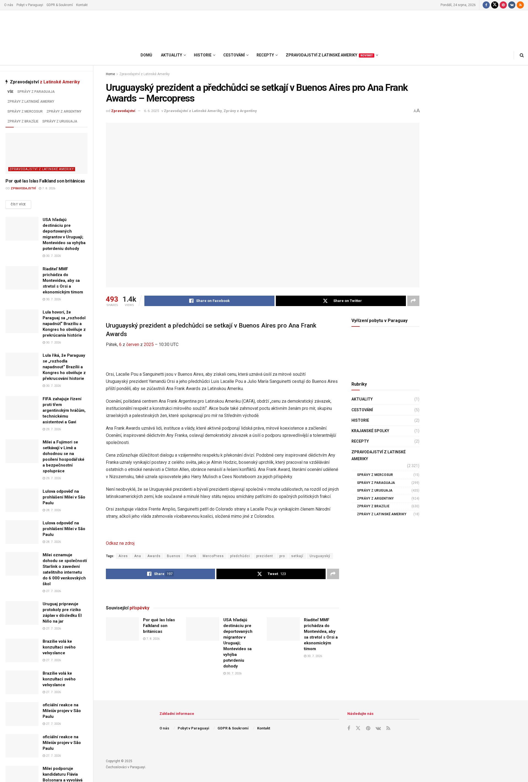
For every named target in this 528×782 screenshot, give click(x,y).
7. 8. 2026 (48, 188)
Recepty (360, 441)
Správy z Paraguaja (36, 92)
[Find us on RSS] (520, 5)
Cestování (362, 410)
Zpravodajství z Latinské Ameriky (41, 169)
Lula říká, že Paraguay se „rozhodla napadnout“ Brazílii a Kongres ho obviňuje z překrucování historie (64, 367)
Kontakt (82, 5)
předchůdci (240, 556)
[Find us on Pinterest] (503, 5)
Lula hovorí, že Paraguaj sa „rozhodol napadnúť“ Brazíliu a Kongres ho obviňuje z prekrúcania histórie (64, 324)
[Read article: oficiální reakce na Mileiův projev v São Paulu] (22, 714)
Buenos (173, 556)
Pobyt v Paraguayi (29, 5)
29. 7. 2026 (53, 429)
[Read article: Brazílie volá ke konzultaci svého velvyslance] (22, 650)
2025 (149, 344)
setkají (297, 556)
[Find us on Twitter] (494, 5)
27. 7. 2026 (53, 591)
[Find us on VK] (511, 5)
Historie (360, 420)
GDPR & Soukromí (59, 5)
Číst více (21, 204)
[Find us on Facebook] (486, 5)
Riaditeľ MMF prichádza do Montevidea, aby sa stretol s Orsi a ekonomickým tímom (63, 280)
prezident (264, 556)
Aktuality (362, 399)
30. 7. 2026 (53, 256)
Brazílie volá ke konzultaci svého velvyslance (59, 647)
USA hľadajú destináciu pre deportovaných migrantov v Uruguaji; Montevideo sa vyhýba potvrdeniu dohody (237, 643)
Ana (137, 556)
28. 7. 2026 (53, 510)
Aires (123, 556)
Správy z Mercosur (25, 111)
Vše (10, 92)
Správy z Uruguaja (59, 121)
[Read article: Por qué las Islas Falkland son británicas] (46, 153)
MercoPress (213, 556)
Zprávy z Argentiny (63, 111)
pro (282, 556)
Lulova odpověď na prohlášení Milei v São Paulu (64, 497)
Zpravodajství (23, 188)
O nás (8, 5)
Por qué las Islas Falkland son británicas (45, 181)
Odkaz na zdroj (120, 543)
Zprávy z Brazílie (22, 121)
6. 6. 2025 (151, 111)
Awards (154, 556)
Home (110, 74)
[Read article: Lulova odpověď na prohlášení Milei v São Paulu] (22, 500)
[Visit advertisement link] (222, 592)
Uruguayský (320, 556)
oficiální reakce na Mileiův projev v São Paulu (62, 710)
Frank (191, 556)
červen (132, 344)
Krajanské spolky (370, 431)
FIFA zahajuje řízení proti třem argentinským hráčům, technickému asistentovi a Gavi (64, 410)
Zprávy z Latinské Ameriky (30, 101)
